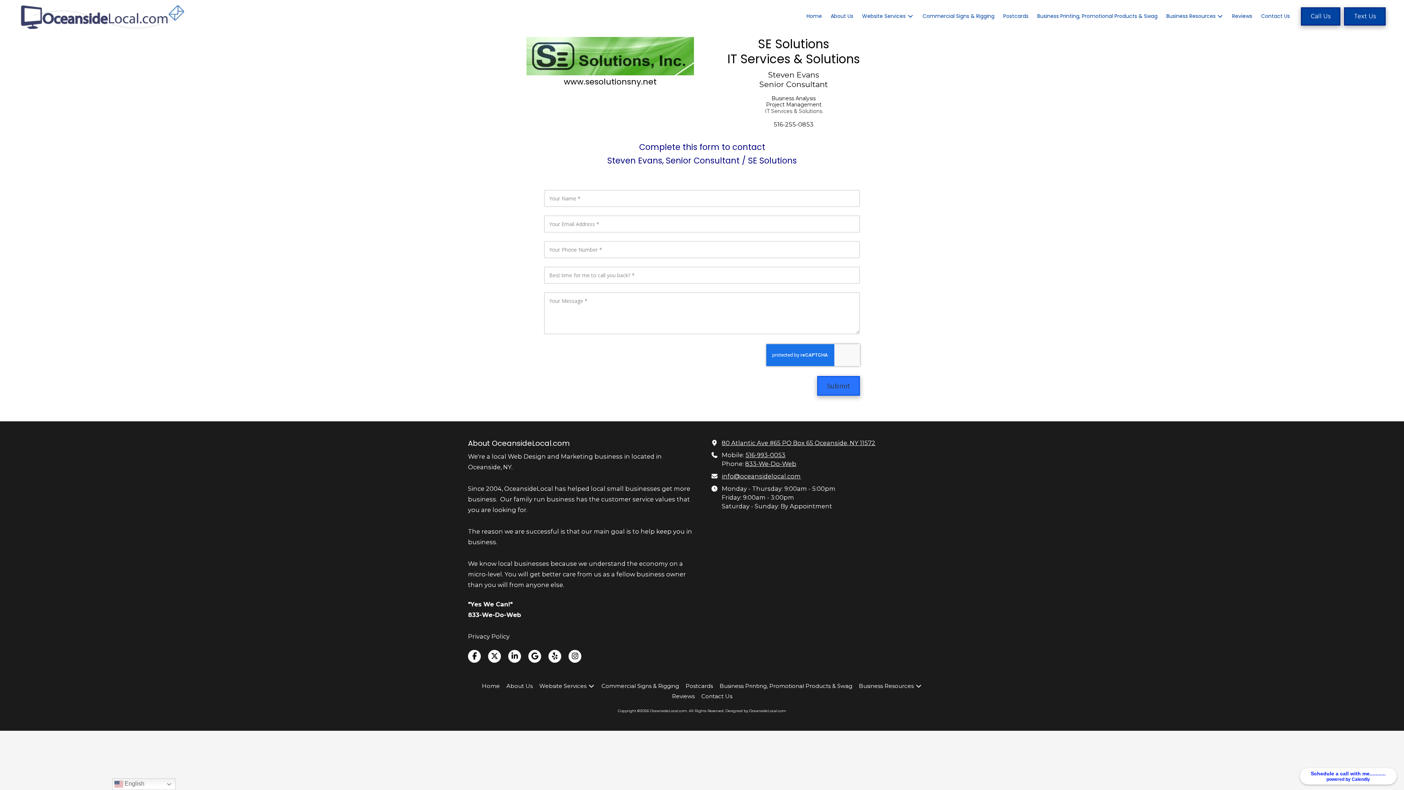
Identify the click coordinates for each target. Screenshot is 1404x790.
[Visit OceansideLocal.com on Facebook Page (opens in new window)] (474, 656)
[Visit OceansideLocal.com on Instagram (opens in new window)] (575, 656)
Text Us (1365, 16)
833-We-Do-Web (770, 463)
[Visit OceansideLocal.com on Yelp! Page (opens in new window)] (554, 656)
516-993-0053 (765, 455)
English (133, 783)
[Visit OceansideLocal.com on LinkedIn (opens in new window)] (514, 656)
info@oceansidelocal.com (761, 476)
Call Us (1321, 16)
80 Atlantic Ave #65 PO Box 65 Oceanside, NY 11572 (798, 443)
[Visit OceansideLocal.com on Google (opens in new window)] (534, 656)
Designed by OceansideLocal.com (755, 710)
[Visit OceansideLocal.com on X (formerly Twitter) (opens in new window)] (494, 656)
